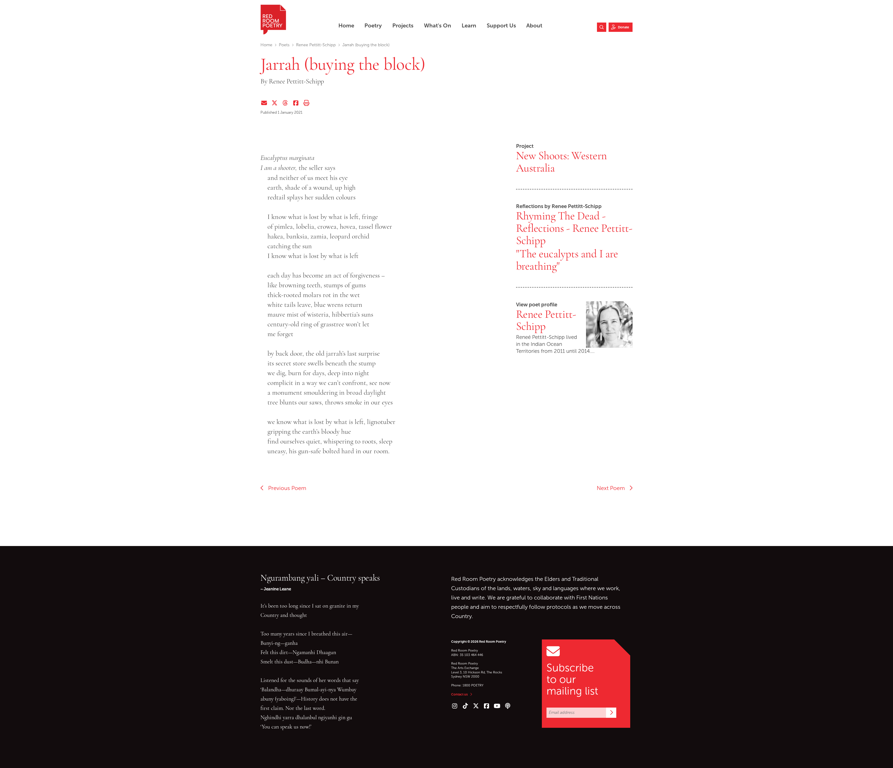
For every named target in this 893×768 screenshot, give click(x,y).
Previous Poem (285, 488)
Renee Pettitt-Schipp (316, 45)
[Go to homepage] (273, 19)
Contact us (459, 694)
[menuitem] (346, 25)
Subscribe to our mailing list (572, 679)
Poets (284, 45)
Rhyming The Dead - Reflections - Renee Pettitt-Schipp (574, 228)
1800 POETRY (473, 685)
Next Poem (613, 488)
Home (266, 45)
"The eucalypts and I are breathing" (567, 260)
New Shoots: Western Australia (561, 162)
